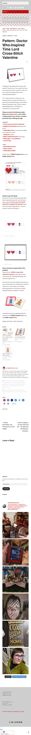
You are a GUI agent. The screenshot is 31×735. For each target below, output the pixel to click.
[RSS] (8, 7)
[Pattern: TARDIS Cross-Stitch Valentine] (20, 332)
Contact (22, 711)
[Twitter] (16, 7)
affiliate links (13, 114)
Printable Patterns (13, 385)
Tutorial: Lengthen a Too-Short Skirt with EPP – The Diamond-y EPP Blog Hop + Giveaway (23, 427)
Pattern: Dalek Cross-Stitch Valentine (7, 354)
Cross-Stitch (21, 28)
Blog (8, 28)
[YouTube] (23, 7)
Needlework (13, 28)
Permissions (16, 711)
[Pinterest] (20, 7)
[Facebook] (18, 7)
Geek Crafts (17, 382)
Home (4, 28)
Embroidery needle (9, 150)
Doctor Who (10, 382)
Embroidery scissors (9, 146)
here (22, 154)
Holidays (23, 382)
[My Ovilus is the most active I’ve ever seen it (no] (15, 552)
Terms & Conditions (7, 711)
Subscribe (6, 488)
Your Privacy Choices (9, 731)
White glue (6, 138)
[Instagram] (13, 7)
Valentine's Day (6, 387)
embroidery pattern (19, 390)
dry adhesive (16, 138)
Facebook (4, 494)
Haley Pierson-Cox (13, 368)
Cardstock (6, 134)
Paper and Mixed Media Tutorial (17, 384)
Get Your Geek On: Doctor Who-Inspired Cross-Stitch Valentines (7, 338)
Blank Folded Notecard (10, 136)
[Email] (11, 7)
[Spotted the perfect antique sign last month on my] (15, 634)
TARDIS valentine (11, 391)
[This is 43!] (15, 661)
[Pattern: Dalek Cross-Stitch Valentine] (7, 350)
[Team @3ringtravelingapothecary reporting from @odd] (15, 579)
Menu (6, 11)
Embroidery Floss (8, 130)
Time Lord (19, 391)
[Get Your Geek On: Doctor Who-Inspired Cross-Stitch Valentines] (7, 332)
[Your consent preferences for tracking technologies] (28, 732)
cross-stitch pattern (9, 390)
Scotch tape (7, 141)
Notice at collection (4, 733)
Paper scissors (7, 148)
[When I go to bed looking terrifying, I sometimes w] (15, 606)
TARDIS (4, 391)
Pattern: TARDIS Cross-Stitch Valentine (20, 336)
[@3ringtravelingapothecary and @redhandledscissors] (15, 525)
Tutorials (21, 385)
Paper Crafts (5, 385)
